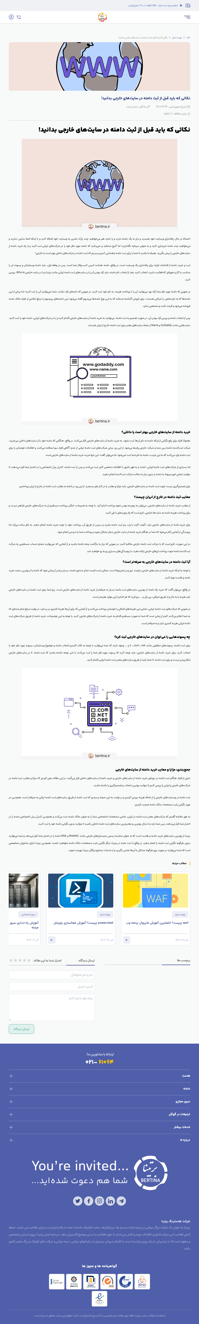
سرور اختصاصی (28, 914)
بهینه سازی (177, 37)
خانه (188, 37)
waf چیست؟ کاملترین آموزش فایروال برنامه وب (157, 923)
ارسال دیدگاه (21, 1029)
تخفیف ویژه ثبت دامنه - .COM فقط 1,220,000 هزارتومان (153, 5)
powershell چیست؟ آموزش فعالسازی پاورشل (83, 923)
